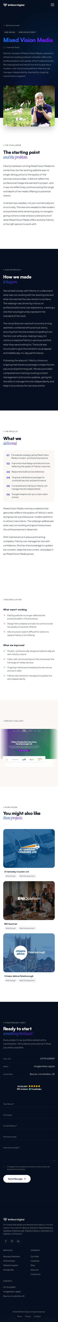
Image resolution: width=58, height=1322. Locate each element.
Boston (36, 1231)
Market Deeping (46, 1228)
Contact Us (35, 1274)
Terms (19, 1316)
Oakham (7, 1234)
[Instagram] (12, 1241)
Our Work (35, 1256)
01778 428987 (9, 1287)
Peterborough (18, 1231)
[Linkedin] (18, 1241)
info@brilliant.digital (12, 1291)
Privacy (28, 1316)
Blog (33, 1265)
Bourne (26, 1228)
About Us (35, 1269)
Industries (35, 1261)
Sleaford (29, 1231)
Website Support (10, 1265)
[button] (29, 1087)
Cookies (37, 1316)
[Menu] (52, 5)
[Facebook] (5, 1241)
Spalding (7, 1231)
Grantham (45, 1231)
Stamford (34, 1228)
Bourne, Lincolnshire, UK (14, 1296)
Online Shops (9, 1261)
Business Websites (11, 1256)
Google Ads (8, 1269)
